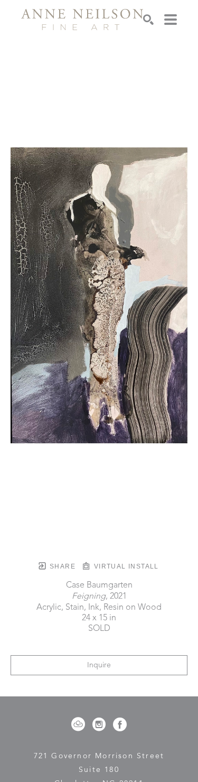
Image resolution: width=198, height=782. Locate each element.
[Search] (148, 19)
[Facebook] (120, 724)
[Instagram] (100, 724)
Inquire (99, 665)
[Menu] (170, 19)
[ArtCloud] (80, 724)
